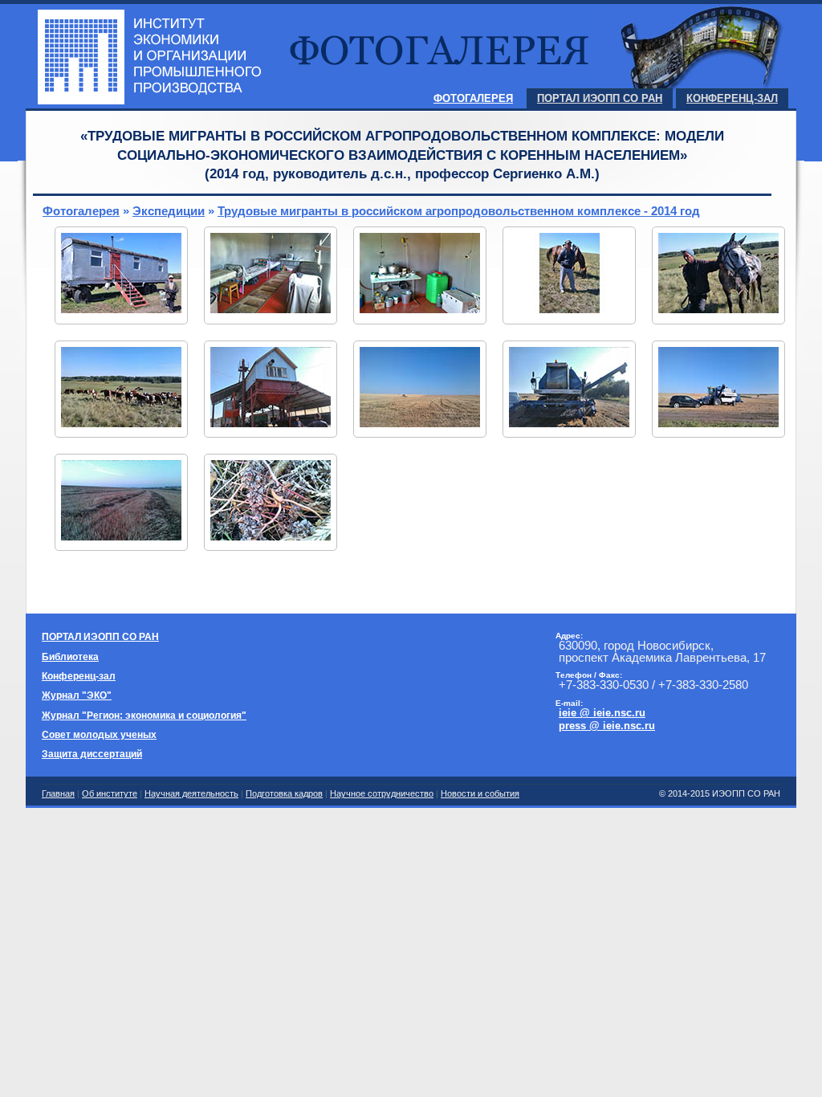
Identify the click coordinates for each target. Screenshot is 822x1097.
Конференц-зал (732, 98)
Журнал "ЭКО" (77, 695)
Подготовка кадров (284, 793)
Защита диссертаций (92, 754)
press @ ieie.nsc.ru (607, 726)
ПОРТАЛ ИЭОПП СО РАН (100, 636)
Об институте (109, 793)
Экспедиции (168, 211)
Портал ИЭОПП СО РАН (599, 98)
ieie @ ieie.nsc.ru (602, 713)
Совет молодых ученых (99, 734)
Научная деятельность (191, 793)
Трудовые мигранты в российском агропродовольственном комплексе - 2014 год (459, 211)
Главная (58, 793)
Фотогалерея (473, 98)
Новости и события (480, 793)
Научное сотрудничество (381, 793)
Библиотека (70, 657)
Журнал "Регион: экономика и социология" (144, 715)
